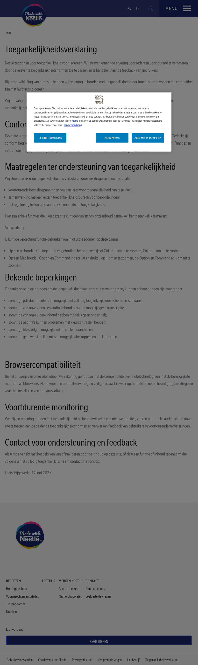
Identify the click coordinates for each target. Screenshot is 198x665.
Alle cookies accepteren (147, 137)
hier (74, 120)
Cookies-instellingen (50, 137)
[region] (99, 122)
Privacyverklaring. (73, 124)
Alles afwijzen (112, 137)
